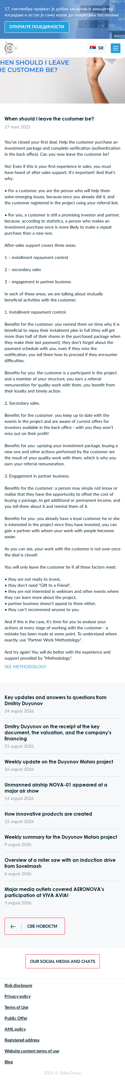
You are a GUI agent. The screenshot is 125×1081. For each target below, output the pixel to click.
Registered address (22, 1040)
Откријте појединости (36, 27)
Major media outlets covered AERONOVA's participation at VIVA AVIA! (54, 892)
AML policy (15, 1029)
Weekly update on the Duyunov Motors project (59, 762)
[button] (115, 48)
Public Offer (16, 1018)
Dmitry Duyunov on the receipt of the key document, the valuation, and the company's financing (58, 732)
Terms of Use (16, 1007)
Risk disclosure (18, 986)
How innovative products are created (48, 814)
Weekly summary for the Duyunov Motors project (61, 837)
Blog (9, 1062)
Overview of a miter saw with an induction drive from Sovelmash (60, 863)
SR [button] (100, 48)
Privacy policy (18, 996)
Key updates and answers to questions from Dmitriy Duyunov (55, 700)
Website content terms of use (32, 1051)
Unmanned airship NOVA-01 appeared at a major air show (56, 788)
